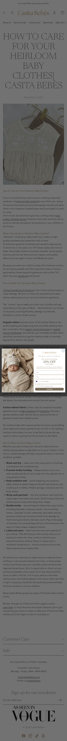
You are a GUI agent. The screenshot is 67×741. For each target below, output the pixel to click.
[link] (49, 352)
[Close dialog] (63, 350)
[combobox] (38, 381)
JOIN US (49, 389)
